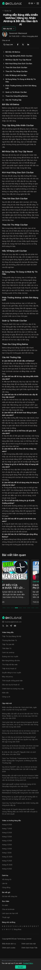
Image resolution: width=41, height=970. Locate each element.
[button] (31, 3)
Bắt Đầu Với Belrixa (12, 52)
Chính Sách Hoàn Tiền (29, 948)
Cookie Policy (28, 963)
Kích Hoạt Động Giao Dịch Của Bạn (18, 63)
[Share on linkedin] (7, 626)
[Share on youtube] (15, 626)
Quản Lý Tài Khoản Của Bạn (16, 92)
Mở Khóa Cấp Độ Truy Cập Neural (18, 60)
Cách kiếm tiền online (11, 581)
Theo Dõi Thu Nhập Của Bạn (16, 71)
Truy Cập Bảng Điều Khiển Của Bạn (18, 56)
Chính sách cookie (8, 948)
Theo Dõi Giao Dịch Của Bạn (16, 67)
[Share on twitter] (3, 626)
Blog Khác (17, 929)
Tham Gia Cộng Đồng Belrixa (16, 96)
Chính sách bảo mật (28, 944)
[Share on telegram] (11, 626)
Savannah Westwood (18, 33)
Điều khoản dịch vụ (9, 944)
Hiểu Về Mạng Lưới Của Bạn (16, 75)
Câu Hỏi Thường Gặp (13, 100)
